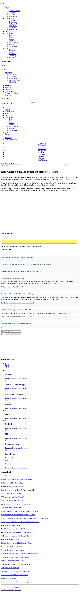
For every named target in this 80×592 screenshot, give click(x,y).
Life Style (12, 54)
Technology (13, 56)
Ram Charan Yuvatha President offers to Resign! (17, 294)
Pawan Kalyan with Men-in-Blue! (12, 500)
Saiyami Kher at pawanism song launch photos (16, 582)
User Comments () (9, 233)
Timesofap (8, 73)
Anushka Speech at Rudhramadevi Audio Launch (17, 303)
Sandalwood (13, 26)
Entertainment (9, 18)
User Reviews (22, 378)
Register (3, 69)
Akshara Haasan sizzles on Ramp (12, 278)
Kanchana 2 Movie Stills (9, 578)
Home (7, 7)
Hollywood (13, 29)
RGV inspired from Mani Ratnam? (12, 497)
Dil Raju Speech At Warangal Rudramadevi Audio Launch (21, 271)
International (13, 16)
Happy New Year (12, 444)
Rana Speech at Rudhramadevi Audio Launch (16, 317)
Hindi (7, 367)
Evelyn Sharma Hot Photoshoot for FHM (14, 575)
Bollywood (13, 22)
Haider (8, 464)
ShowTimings (42, 160)
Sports (11, 52)
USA (11, 35)
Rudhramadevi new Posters (10, 568)
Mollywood (13, 27)
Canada (11, 39)
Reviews (42, 156)
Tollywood (12, 20)
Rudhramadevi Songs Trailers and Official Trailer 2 (18, 310)
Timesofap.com (15, 587)
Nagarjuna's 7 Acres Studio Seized (12, 486)
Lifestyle (8, 136)
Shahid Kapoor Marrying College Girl (13, 483)
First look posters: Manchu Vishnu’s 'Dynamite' (16, 564)
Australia (12, 41)
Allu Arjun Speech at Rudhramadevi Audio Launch (18, 257)
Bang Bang (10, 454)
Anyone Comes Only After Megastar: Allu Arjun (17, 479)
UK (10, 37)
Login (3, 66)
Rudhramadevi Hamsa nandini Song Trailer (16, 323)
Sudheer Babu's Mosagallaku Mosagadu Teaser (16, 543)
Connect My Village (15, 80)
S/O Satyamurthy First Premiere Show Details (16, 504)
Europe (11, 44)
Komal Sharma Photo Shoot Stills (12, 561)
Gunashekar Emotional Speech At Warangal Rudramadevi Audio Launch (26, 264)
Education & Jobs (11, 140)
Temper (8, 374)
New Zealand (13, 42)
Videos (7, 113)
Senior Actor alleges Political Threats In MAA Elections (19, 511)
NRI (6, 31)
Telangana (12, 13)
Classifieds (12, 82)
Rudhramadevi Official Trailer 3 (12, 287)
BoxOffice (42, 158)
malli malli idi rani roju (15, 384)
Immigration (9, 33)
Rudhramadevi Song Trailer (10, 539)
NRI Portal (12, 76)
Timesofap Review (11, 378)
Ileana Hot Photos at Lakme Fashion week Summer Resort (20, 553)
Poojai (8, 414)
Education (12, 57)
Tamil (7, 365)
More (7, 48)
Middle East (13, 46)
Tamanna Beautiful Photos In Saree (12, 550)
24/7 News (12, 74)
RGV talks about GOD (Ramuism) (12, 546)
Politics (7, 9)
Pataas (8, 404)
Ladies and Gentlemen (14, 394)
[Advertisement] (39, 168)
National (12, 14)
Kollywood (13, 24)
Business (12, 50)
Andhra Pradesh (14, 11)
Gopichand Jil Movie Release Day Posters (15, 557)
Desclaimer (18, 590)
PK (6, 434)
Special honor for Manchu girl (11, 508)
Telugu (7, 363)
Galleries (42, 154)
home (2, 590)
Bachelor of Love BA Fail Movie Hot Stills (15, 571)
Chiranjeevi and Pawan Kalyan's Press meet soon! (17, 490)
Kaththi (8, 424)
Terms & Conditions (9, 590)
